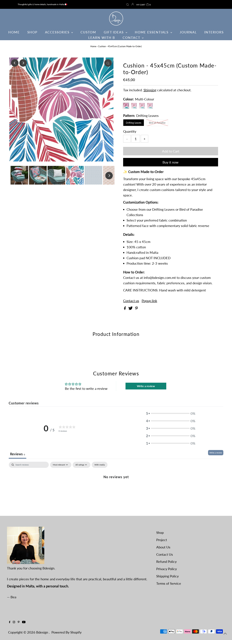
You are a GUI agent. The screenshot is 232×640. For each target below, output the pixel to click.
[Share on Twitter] (130, 309)
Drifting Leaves (133, 122)
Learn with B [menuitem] (101, 38)
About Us (163, 547)
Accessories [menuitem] (58, 32)
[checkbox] (100, 465)
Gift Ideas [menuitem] (114, 32)
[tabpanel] (116, 488)
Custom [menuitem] (88, 32)
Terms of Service (168, 583)
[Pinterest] (18, 622)
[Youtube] (23, 622)
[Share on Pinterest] (136, 309)
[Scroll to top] (225, 633)
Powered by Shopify (66, 632)
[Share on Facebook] (125, 309)
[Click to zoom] (108, 63)
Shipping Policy (167, 576)
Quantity (129, 131)
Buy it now (171, 162)
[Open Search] (127, 5)
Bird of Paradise (157, 122)
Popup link (149, 300)
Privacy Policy (166, 569)
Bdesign (42, 632)
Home (93, 46)
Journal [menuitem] (188, 32)
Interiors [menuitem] (214, 32)
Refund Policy (166, 561)
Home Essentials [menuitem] (152, 32)
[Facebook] (9, 622)
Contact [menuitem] (132, 38)
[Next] (23, 63)
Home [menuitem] (14, 32)
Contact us (131, 300)
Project (161, 540)
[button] (170, 413)
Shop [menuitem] (32, 32)
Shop (160, 532)
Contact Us (164, 554)
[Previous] (15, 63)
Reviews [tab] (17, 454)
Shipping (150, 90)
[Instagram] (14, 622)
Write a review (146, 386)
